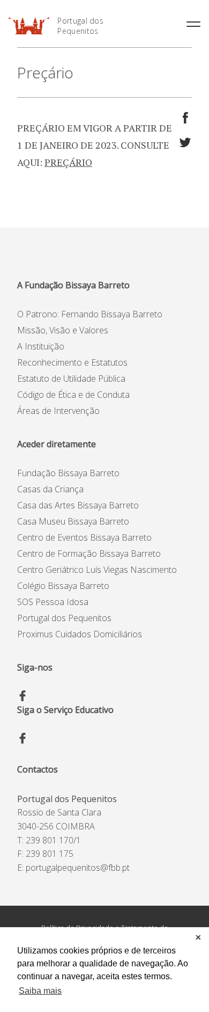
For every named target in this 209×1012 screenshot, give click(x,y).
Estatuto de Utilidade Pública (71, 378)
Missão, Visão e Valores (62, 330)
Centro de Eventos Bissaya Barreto (84, 537)
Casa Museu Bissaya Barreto (73, 521)
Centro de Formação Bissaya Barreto (89, 553)
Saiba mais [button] (40, 990)
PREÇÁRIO (68, 162)
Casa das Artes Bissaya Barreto (78, 505)
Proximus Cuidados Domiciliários (79, 634)
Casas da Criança (50, 489)
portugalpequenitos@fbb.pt (78, 867)
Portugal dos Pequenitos (80, 26)
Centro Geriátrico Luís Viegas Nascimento (97, 570)
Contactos (37, 769)
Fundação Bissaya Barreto (68, 473)
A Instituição (40, 346)
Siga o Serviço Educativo (65, 710)
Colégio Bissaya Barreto (63, 586)
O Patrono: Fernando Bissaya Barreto (89, 314)
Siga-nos (35, 667)
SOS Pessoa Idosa (52, 602)
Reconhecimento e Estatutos (72, 362)
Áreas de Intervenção (58, 411)
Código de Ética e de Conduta (73, 395)
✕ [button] (198, 937)
